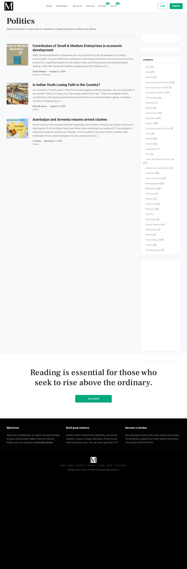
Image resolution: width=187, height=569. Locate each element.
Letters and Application (158, 168)
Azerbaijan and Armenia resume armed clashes (69, 119)
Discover (90, 6)
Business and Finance (41, 74)
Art (147, 67)
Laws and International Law (160, 159)
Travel (149, 245)
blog (148, 72)
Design (149, 108)
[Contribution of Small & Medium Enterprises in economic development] (17, 55)
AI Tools (103, 5)
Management (153, 183)
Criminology (152, 98)
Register (176, 5)
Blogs (49, 6)
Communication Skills (157, 87)
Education (151, 118)
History (149, 144)
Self (148, 214)
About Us (77, 6)
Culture (149, 103)
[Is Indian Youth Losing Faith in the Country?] (17, 93)
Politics (35, 109)
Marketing (151, 188)
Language (151, 149)
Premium (150, 204)
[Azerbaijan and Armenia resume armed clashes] (17, 128)
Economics (151, 113)
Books (149, 77)
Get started (93, 398)
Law (148, 154)
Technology (152, 240)
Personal (150, 193)
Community (61, 6)
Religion (150, 209)
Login (162, 5)
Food (148, 133)
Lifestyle (150, 173)
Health (149, 138)
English (149, 123)
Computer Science (155, 92)
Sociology (151, 219)
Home (63, 465)
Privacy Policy (121, 465)
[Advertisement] (160, 305)
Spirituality (151, 229)
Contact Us (80, 465)
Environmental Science (157, 128)
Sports (149, 234)
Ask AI (114, 5)
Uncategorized (153, 250)
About (70, 465)
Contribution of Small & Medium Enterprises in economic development (77, 48)
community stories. (43, 442)
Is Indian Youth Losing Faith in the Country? (66, 84)
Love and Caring (154, 178)
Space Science (153, 224)
